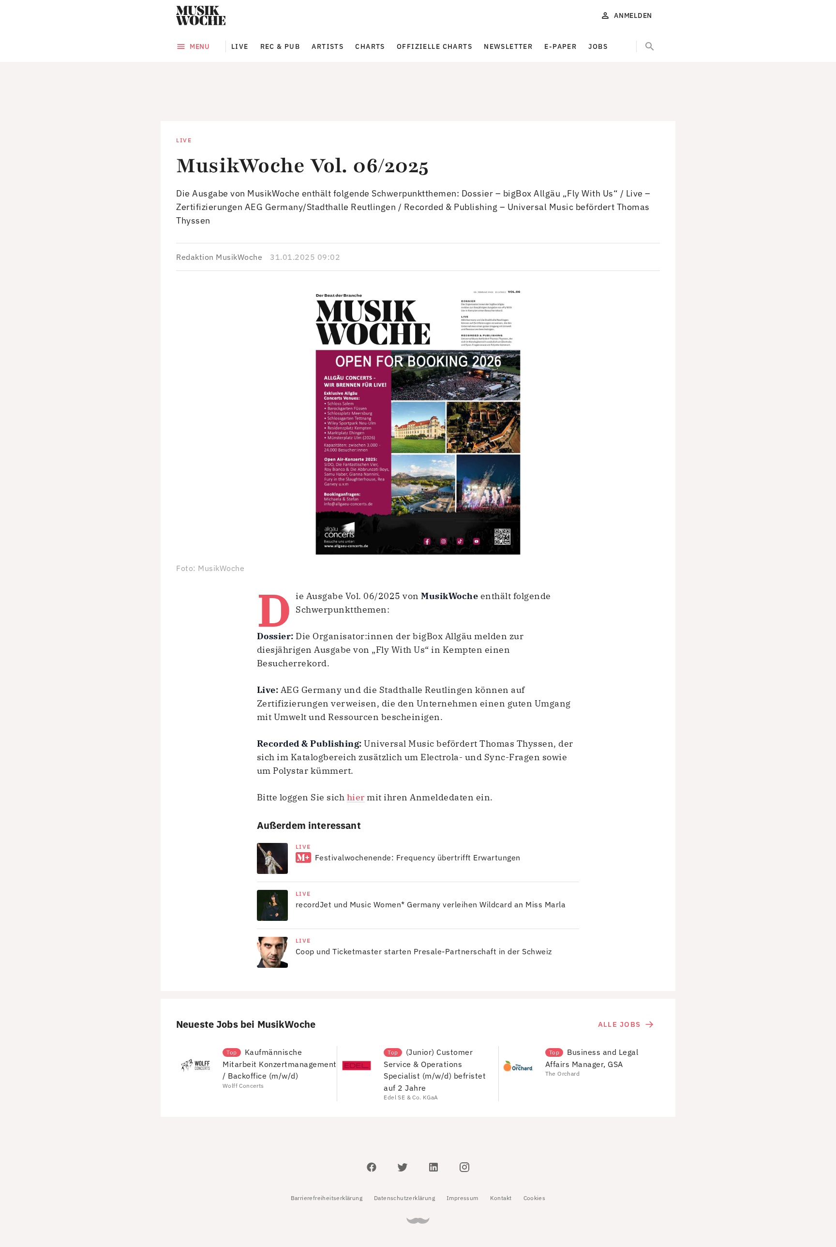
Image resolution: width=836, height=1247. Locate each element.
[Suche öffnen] (649, 46)
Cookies (534, 1154)
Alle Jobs (619, 980)
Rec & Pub (280, 46)
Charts (370, 46)
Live (240, 46)
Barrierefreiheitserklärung (326, 1154)
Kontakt (501, 1154)
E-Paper (560, 46)
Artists (327, 46)
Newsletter (508, 46)
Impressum (462, 1154)
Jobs (598, 46)
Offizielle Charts (434, 46)
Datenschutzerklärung (404, 1154)
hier (356, 753)
